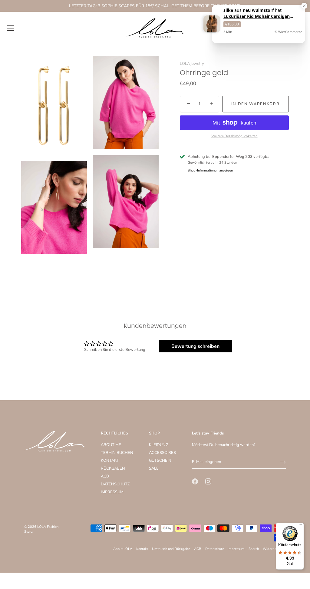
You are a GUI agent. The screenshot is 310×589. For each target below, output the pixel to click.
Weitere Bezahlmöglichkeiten (234, 136)
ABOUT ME (111, 445)
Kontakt (142, 549)
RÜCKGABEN (113, 468)
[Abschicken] (283, 462)
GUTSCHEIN (160, 460)
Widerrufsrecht (274, 549)
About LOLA (122, 549)
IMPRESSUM (112, 492)
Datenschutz (214, 549)
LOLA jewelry (192, 63)
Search (254, 549)
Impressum (236, 549)
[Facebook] (195, 481)
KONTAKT (110, 460)
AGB (105, 476)
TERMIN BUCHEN (117, 452)
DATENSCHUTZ (115, 484)
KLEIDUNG (158, 445)
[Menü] (10, 28)
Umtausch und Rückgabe (171, 549)
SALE (154, 468)
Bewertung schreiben (195, 346)
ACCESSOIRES (162, 452)
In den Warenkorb (255, 104)
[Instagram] (208, 481)
